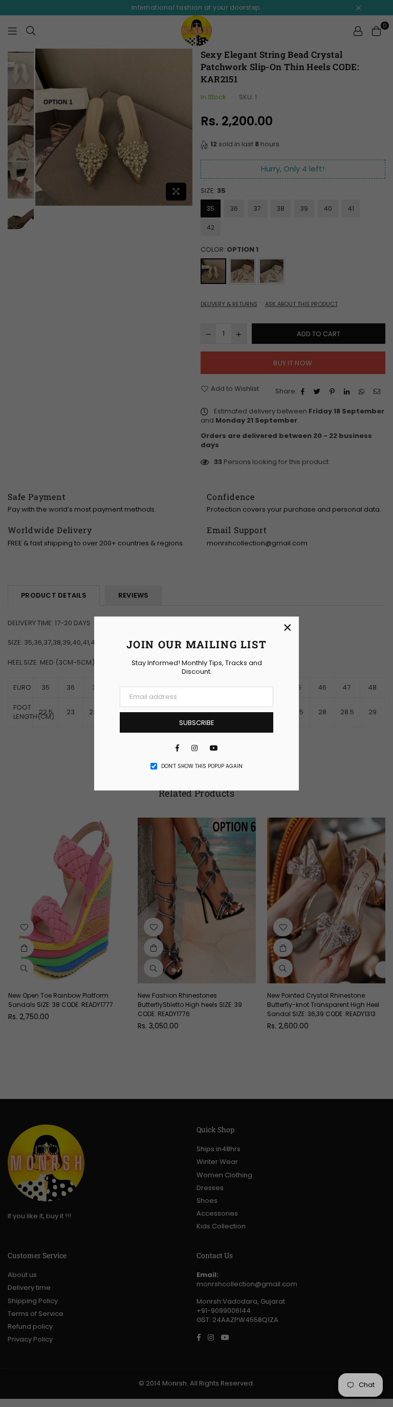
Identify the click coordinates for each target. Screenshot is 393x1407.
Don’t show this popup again (202, 766)
